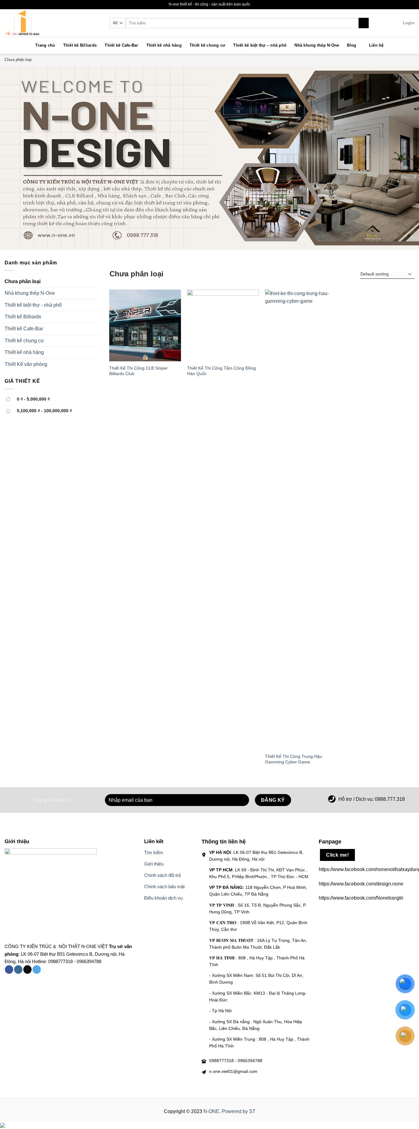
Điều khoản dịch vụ (163, 898)
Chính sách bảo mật (164, 886)
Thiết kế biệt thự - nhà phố (33, 305)
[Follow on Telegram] (37, 969)
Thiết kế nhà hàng (164, 45)
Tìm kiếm (153, 852)
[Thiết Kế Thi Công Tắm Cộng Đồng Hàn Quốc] (223, 325)
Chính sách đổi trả (162, 875)
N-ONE (211, 1111)
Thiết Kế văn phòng (26, 364)
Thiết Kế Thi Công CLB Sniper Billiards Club (138, 371)
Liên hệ (376, 45)
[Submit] (364, 23)
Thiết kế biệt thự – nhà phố (259, 45)
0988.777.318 (390, 799)
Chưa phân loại (22, 281)
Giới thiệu (153, 863)
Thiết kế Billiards (80, 45)
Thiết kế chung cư (207, 45)
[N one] (35, 23)
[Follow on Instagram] (18, 969)
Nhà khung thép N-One (316, 45)
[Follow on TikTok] (27, 969)
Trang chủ (45, 45)
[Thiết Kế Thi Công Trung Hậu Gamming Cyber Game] (301, 520)
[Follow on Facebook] (9, 969)
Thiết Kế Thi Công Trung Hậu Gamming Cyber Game (293, 759)
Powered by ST (239, 1111)
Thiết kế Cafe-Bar (121, 45)
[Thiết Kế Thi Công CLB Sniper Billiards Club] (145, 325)
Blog (351, 45)
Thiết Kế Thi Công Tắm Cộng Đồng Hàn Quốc (221, 371)
